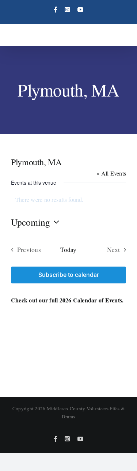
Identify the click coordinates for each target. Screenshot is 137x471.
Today (68, 249)
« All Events (111, 173)
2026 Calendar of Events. (92, 300)
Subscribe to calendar (68, 274)
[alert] (68, 199)
